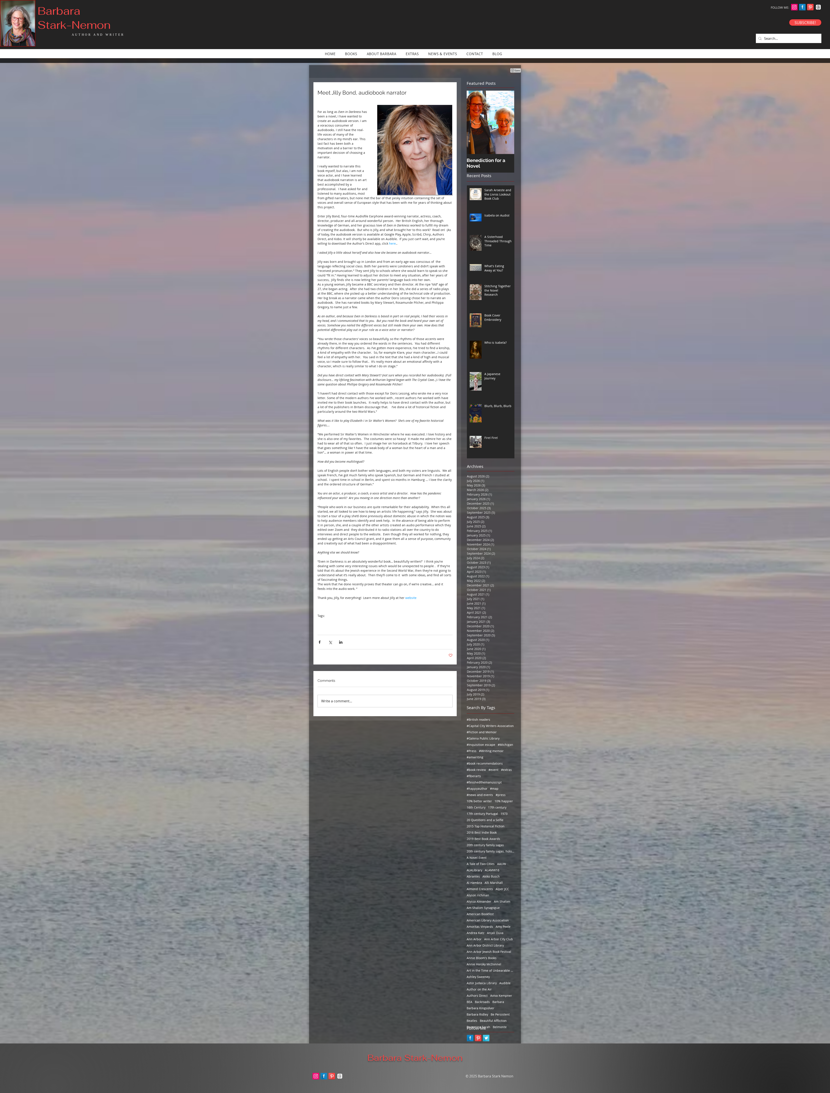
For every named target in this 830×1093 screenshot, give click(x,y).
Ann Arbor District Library (485, 945)
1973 (504, 813)
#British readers (478, 719)
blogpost (332, 622)
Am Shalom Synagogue (483, 908)
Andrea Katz (475, 933)
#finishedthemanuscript (484, 782)
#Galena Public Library (483, 738)
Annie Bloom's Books (481, 958)
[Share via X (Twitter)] (330, 642)
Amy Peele (503, 926)
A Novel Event (477, 857)
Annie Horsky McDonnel (484, 964)
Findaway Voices (387, 622)
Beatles (472, 1020)
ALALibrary (474, 870)
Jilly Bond (366, 622)
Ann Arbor (474, 939)
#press (501, 795)
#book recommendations (485, 763)
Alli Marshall (494, 882)
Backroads (482, 1002)
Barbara (498, 1002)
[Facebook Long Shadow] (802, 7)
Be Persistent (500, 1014)
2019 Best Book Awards (483, 839)
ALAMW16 (492, 870)
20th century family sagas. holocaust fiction (490, 851)
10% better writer (479, 801)
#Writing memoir (491, 751)
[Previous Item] (474, 122)
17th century (497, 807)
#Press (471, 751)
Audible (505, 983)
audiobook (349, 622)
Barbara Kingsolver (480, 1008)
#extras (506, 770)
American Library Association (488, 920)
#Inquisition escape (481, 744)
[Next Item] (507, 122)
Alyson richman (478, 895)
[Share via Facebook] (320, 642)
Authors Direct (477, 995)
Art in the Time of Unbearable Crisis (490, 970)
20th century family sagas (485, 845)
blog (321, 622)
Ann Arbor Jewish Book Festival (489, 951)
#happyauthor (477, 788)
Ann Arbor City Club (498, 939)
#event (493, 770)
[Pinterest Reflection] (810, 7)
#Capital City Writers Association (490, 726)
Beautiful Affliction (493, 1020)
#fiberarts (474, 776)
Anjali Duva (495, 933)
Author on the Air (479, 989)
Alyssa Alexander (479, 901)
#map (494, 788)
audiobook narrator (415, 622)
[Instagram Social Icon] (794, 7)
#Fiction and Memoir (482, 732)
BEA (469, 1002)
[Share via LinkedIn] (341, 642)
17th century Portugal (482, 813)
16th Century (476, 807)
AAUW (501, 864)
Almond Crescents (480, 889)
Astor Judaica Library (482, 983)
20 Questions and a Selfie (485, 820)
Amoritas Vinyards (480, 926)
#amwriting (475, 757)
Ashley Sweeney (478, 977)
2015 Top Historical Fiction (485, 826)
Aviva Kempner (501, 995)
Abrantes (473, 876)
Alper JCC (502, 889)
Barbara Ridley (477, 1014)
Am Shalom (502, 901)
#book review (476, 770)
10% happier (504, 801)
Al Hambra (474, 882)
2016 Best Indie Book (482, 832)
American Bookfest (480, 914)
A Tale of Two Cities (481, 864)
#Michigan (505, 744)
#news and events (480, 795)
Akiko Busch (491, 876)
